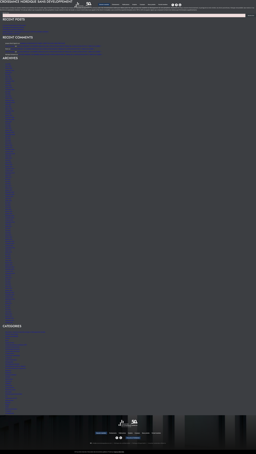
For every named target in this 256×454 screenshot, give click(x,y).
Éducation (8, 370)
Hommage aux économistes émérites (13, 27)
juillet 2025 (8, 72)
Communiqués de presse (12, 349)
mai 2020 (7, 124)
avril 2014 (8, 258)
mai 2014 (7, 256)
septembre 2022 (10, 102)
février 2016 (8, 211)
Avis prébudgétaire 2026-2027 (11, 34)
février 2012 (8, 314)
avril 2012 (8, 310)
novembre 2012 (9, 295)
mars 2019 (8, 143)
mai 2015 (7, 230)
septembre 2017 (10, 173)
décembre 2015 (9, 215)
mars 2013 (8, 286)
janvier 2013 (8, 290)
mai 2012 (7, 307)
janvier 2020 (8, 130)
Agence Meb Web (119, 452)
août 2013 (8, 275)
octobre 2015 (9, 220)
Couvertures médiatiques (12, 355)
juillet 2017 (8, 177)
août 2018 (8, 156)
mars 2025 (8, 77)
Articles (7, 338)
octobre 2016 (9, 196)
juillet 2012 (8, 303)
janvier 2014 (8, 265)
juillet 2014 (8, 252)
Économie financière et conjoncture (15, 368)
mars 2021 (8, 113)
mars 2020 (8, 128)
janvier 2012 (8, 316)
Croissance (8, 357)
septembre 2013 (10, 273)
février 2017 (8, 188)
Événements (115, 4)
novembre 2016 (9, 194)
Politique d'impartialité (139, 443)
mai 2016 (7, 205)
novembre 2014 (9, 243)
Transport (8, 411)
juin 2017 (7, 179)
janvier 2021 (8, 115)
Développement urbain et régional (15, 366)
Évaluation (8, 372)
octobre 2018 (9, 151)
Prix (6, 396)
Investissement (9, 387)
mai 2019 (7, 139)
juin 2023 (7, 92)
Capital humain (9, 342)
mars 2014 (8, 260)
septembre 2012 (10, 299)
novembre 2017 (9, 168)
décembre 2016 (9, 192)
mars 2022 (8, 107)
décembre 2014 (9, 241)
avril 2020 (8, 126)
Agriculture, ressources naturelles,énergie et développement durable (25, 332)
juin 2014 (7, 254)
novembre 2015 (9, 218)
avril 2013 (8, 284)
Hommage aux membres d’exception (13, 29)
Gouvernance (9, 379)
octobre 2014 (9, 245)
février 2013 (8, 288)
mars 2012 (8, 312)
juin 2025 (7, 74)
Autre (7, 340)
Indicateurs (8, 381)
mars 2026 (8, 66)
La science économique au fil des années (14, 25)
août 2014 (8, 250)
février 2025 (8, 79)
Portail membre (162, 4)
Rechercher (6, 13)
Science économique (11, 409)
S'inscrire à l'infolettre (133, 438)
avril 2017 (8, 183)
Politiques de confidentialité (122, 443)
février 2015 (8, 237)
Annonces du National (11, 336)
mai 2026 (7, 64)
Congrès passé (9, 353)
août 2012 (8, 301)
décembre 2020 (9, 117)
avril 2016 (8, 207)
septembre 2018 (10, 154)
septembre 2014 (10, 248)
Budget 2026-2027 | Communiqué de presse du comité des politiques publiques (26, 31)
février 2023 (8, 98)
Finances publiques (10, 375)
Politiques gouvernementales (13, 394)
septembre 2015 (10, 222)
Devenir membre (104, 4)
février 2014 (8, 262)
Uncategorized (9, 413)
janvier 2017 (8, 190)
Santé (7, 407)
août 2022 (8, 104)
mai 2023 (7, 94)
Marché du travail (10, 389)
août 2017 (8, 175)
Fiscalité (7, 377)
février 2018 (8, 164)
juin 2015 (7, 228)
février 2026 (8, 68)
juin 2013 (7, 280)
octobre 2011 (9, 322)
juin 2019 (7, 136)
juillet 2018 (8, 158)
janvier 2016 (8, 213)
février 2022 (8, 109)
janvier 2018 (8, 166)
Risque (7, 404)
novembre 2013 (9, 269)
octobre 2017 (9, 171)
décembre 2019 (9, 132)
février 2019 (8, 145)
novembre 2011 (9, 320)
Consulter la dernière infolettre (157, 443)
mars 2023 (8, 96)
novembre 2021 (9, 111)
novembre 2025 (9, 70)
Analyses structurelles (11, 334)
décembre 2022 (9, 100)
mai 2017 (7, 181)
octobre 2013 (9, 271)
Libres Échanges (10, 46)
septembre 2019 (10, 134)
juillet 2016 (8, 201)
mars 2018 (8, 162)
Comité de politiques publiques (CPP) (16, 345)
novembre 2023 (9, 89)
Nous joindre (151, 4)
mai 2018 (7, 160)
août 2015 (8, 224)
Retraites (8, 402)
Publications (125, 4)
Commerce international (12, 347)
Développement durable (12, 364)
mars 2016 (8, 209)
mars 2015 (8, 235)
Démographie (9, 362)
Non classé (8, 392)
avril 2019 (8, 141)
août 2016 (8, 198)
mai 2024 (7, 83)
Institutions (8, 385)
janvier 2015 (8, 239)
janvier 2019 (8, 147)
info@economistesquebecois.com (102, 443)
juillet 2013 (8, 277)
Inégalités (8, 383)
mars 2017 (8, 186)
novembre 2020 (9, 119)
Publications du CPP (11, 398)
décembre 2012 (9, 292)
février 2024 (8, 87)
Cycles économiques (11, 360)
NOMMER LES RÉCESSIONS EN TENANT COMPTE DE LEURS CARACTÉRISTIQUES (42, 43)
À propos (142, 4)
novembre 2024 (9, 81)
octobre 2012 (9, 297)
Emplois (134, 4)
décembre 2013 (9, 267)
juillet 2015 (8, 226)
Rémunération (9, 400)
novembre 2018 (9, 149)
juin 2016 (7, 203)
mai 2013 (7, 282)
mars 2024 (8, 85)
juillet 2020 (8, 121)
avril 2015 (8, 233)
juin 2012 (7, 305)
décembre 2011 (9, 318)
